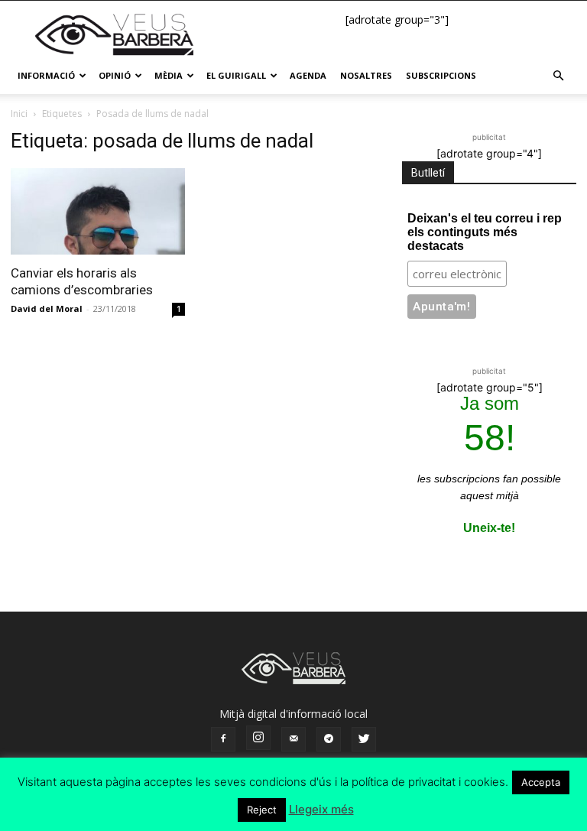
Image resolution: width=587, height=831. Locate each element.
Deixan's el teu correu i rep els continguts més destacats (484, 232)
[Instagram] (258, 738)
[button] (558, 76)
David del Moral (47, 308)
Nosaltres (366, 75)
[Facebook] (223, 739)
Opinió (115, 75)
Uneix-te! (489, 527)
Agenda (308, 75)
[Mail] (293, 739)
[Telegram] (328, 739)
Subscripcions (441, 75)
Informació (46, 75)
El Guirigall (236, 75)
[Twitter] (364, 739)
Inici (19, 113)
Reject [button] (262, 809)
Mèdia (168, 75)
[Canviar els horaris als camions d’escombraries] (98, 211)
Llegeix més (321, 809)
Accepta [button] (540, 782)
